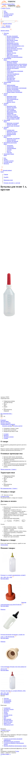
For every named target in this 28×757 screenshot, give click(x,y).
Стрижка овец (10, 130)
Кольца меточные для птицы (14, 48)
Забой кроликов (11, 85)
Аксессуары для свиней (13, 125)
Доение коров (10, 109)
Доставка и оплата (9, 13)
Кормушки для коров (12, 116)
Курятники (10, 51)
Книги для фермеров (12, 61)
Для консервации (11, 148)
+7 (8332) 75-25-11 (5, 8)
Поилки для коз (11, 102)
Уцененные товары (9, 154)
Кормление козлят (11, 97)
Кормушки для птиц (12, 50)
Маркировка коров (12, 111)
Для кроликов (7, 82)
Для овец (6, 127)
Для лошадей (7, 135)
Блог (5, 11)
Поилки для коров (11, 107)
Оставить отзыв (5, 496)
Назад (5, 34)
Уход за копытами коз (12, 99)
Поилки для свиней (12, 124)
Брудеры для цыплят (12, 36)
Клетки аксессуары (12, 47)
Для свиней (7, 120)
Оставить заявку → (6, 754)
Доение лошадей (11, 140)
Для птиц (6, 33)
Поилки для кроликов (12, 89)
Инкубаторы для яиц (12, 40)
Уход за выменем (11, 110)
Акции (5, 12)
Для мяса (9, 149)
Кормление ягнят (11, 134)
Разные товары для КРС (13, 118)
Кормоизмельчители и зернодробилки (17, 64)
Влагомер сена (11, 79)
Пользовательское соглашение (12, 741)
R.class (17, 751)
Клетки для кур (11, 38)
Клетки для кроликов (12, 86)
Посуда (9, 151)
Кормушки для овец (12, 131)
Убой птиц (10, 54)
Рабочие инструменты (13, 68)
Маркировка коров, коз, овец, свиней (17, 65)
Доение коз (10, 100)
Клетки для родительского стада (15, 45)
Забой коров (10, 113)
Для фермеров (7, 58)
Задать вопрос (4, 544)
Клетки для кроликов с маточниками (16, 88)
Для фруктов (10, 147)
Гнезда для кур (11, 41)
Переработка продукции (10, 142)
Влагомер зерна (11, 78)
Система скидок (8, 15)
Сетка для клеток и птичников (15, 71)
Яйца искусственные (12, 55)
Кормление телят (11, 106)
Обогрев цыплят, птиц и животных (16, 67)
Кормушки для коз (12, 96)
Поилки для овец (11, 133)
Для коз (6, 93)
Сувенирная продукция (13, 81)
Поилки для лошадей (12, 141)
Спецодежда (10, 72)
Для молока (10, 145)
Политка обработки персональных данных (15, 745)
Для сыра (9, 152)
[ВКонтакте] (1, 733)
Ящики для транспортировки (14, 57)
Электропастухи (11, 75)
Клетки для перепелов (13, 44)
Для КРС (6, 103)
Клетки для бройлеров (13, 37)
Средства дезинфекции (13, 74)
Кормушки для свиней (13, 123)
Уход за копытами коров (13, 117)
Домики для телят (11, 114)
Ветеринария (10, 76)
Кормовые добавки (12, 62)
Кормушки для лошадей (13, 138)
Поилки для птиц (11, 52)
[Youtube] (3, 733)
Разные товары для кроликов (14, 92)
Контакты (6, 16)
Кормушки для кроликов (13, 90)
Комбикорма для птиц (13, 43)
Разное (8, 69)
